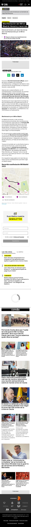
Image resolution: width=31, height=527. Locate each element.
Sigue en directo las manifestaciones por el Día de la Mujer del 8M (15, 37)
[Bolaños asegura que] (8, 345)
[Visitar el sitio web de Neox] (18, 503)
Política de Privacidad (19, 237)
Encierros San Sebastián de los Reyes (10, 0)
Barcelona (15, 18)
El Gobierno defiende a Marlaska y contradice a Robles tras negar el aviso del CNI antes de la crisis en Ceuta (15, 406)
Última (21, 4)
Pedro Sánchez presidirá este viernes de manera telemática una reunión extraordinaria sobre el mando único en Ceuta (14, 380)
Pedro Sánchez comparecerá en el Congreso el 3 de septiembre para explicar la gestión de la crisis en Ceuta (16, 259)
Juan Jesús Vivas (21, 0)
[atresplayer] (25, 4)
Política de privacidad (13, 520)
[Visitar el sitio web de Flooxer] (23, 510)
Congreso (8, 275)
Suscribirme (15, 241)
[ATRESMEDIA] (15, 498)
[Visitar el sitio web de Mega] (5, 506)
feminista (4, 108)
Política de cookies (23, 520)
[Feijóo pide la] (15, 451)
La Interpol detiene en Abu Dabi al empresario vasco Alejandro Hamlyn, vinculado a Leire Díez (22, 424)
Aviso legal (5, 520)
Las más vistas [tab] (7, 252)
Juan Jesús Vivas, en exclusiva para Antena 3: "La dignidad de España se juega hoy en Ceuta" (15, 269)
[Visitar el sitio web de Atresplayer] (15, 510)
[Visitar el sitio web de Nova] (25, 503)
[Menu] (29, 4)
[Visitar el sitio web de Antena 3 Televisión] (5, 503)
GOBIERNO (8, 255)
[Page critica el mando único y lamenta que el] (8, 417)
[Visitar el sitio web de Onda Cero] (18, 506)
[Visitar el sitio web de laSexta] (12, 503)
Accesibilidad (21, 523)
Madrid (9, 18)
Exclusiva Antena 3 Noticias (14, 265)
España (15, 310)
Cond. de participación (12, 523)
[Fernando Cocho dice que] (15, 321)
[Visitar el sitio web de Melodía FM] (7, 510)
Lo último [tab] (20, 252)
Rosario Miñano (7, 70)
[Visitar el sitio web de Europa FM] (25, 506)
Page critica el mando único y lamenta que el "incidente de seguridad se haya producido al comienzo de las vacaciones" (8, 425)
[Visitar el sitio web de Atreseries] (12, 506)
